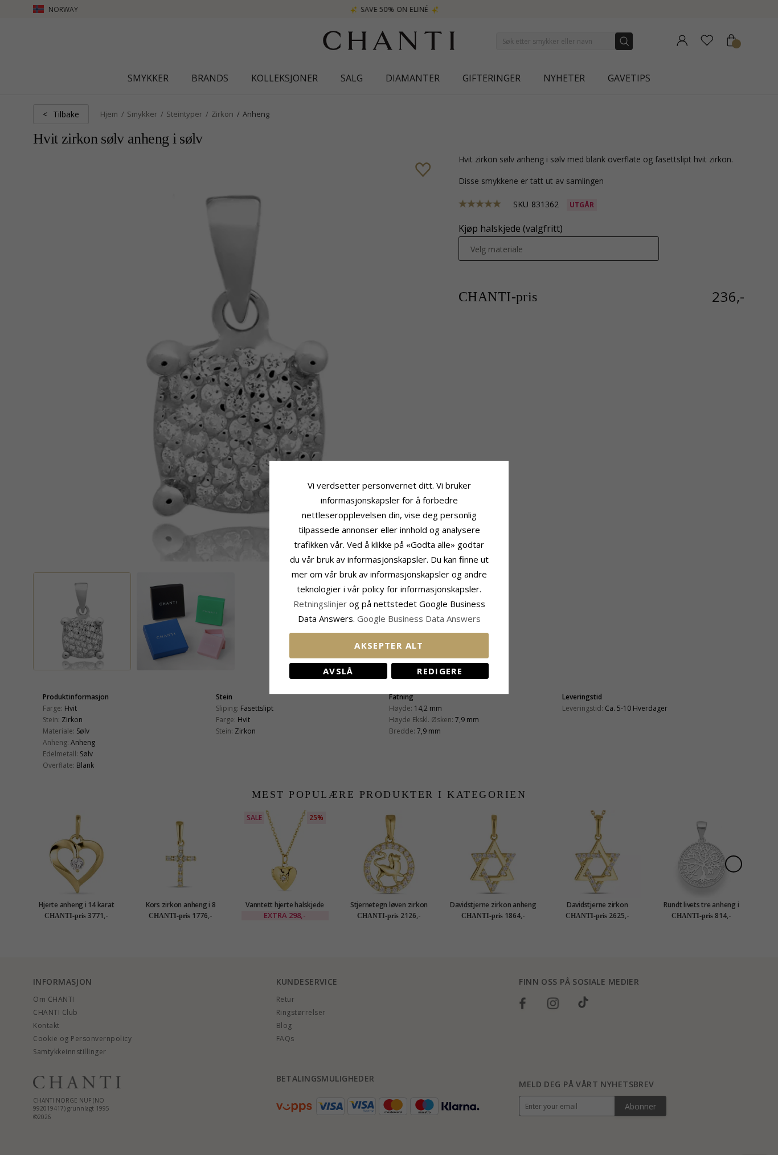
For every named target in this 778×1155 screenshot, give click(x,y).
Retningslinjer (321, 603)
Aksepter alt (388, 645)
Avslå (338, 671)
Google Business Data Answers (419, 618)
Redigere (439, 671)
